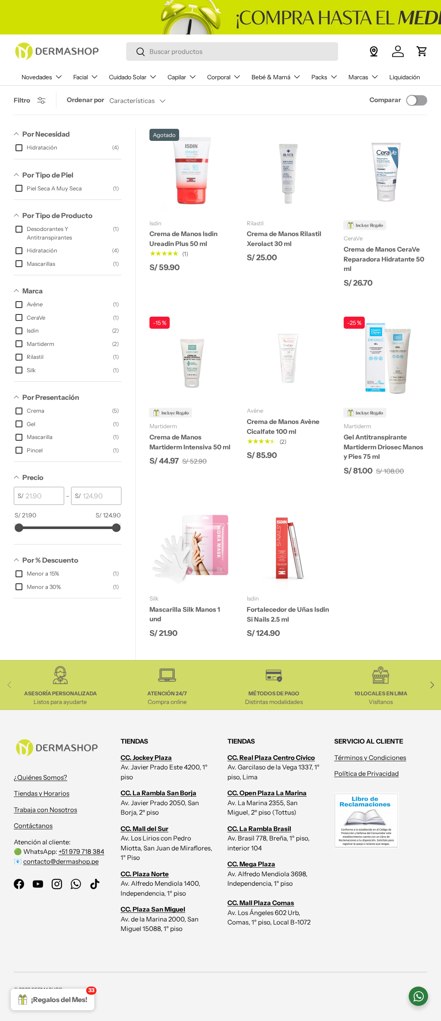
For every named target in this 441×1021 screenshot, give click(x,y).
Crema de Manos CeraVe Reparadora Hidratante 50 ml (384, 259)
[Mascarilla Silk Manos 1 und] (191, 546)
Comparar (385, 100)
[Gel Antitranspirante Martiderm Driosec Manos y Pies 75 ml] (385, 358)
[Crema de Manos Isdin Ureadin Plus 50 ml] (191, 170)
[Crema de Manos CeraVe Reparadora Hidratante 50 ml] (385, 170)
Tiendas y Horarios (41, 793)
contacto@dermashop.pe (61, 861)
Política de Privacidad (366, 773)
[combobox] (232, 51)
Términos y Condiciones (370, 757)
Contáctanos (33, 826)
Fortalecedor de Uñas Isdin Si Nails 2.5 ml (288, 614)
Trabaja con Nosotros (45, 810)
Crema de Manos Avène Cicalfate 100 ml (283, 426)
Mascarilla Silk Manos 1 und (184, 614)
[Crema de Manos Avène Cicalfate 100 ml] (288, 358)
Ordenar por (85, 100)
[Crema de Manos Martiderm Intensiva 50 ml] (191, 358)
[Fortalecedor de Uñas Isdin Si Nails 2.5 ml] (288, 546)
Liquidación (404, 77)
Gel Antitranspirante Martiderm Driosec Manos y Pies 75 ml (383, 447)
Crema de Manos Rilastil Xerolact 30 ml (284, 239)
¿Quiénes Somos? (40, 777)
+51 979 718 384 (81, 851)
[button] (422, 51)
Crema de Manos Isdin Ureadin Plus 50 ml (183, 239)
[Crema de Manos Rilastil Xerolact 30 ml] (288, 170)
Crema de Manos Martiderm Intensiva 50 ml (189, 442)
